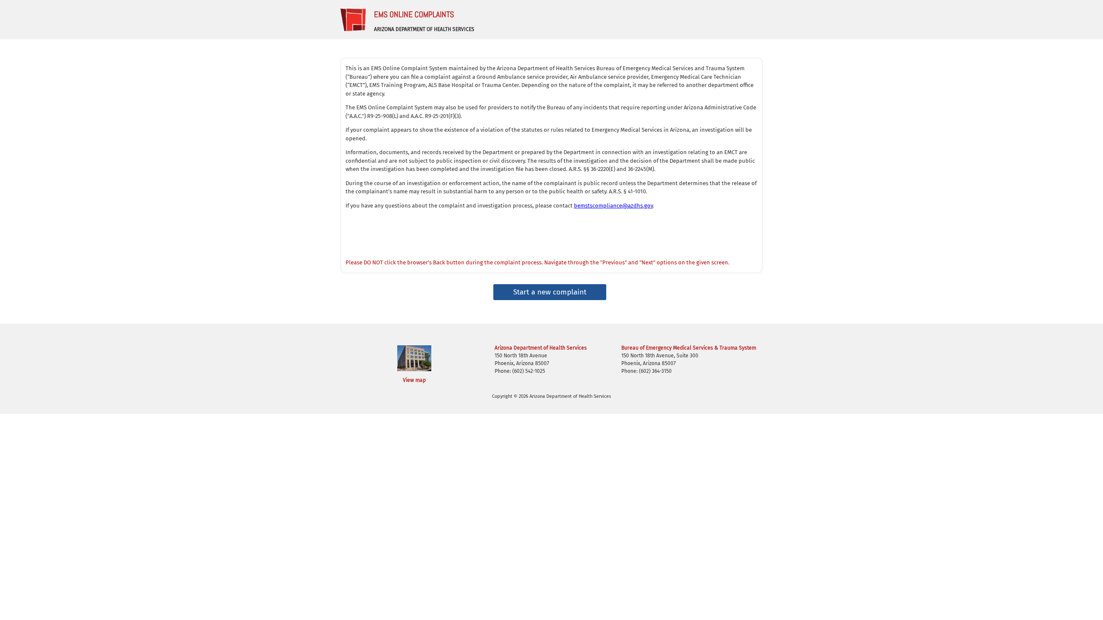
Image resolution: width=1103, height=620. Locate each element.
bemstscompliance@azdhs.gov (613, 205)
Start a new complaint (549, 292)
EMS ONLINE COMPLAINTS (414, 14)
